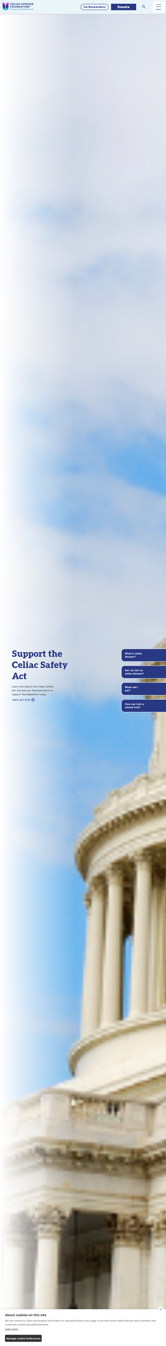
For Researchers (95, 6)
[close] (160, 1309)
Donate (124, 7)
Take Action (21, 700)
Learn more (11, 1329)
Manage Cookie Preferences (23, 1338)
